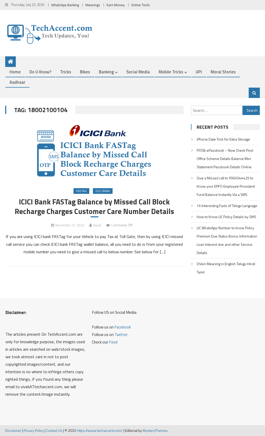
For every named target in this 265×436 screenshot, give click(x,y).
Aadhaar (17, 82)
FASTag (81, 190)
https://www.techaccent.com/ (100, 430)
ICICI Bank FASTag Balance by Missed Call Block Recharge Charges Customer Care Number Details (94, 206)
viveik (97, 225)
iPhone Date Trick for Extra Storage (223, 139)
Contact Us (54, 430)
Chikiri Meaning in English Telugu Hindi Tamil (226, 268)
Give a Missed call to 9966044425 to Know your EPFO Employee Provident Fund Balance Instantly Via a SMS (226, 186)
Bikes (85, 71)
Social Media (138, 71)
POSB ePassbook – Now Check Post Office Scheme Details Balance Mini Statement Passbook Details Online (225, 159)
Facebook (122, 327)
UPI (199, 71)
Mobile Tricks (171, 71)
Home (15, 71)
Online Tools (140, 4)
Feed (113, 342)
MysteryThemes (155, 430)
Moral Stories (223, 71)
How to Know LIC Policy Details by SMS (226, 216)
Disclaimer (13, 430)
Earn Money (116, 4)
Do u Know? (40, 71)
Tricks (65, 71)
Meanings (92, 4)
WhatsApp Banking (65, 4)
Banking (106, 71)
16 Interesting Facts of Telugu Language (227, 205)
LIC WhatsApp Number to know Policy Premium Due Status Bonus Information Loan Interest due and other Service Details (227, 240)
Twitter (121, 334)
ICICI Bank (102, 190)
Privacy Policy (34, 430)
